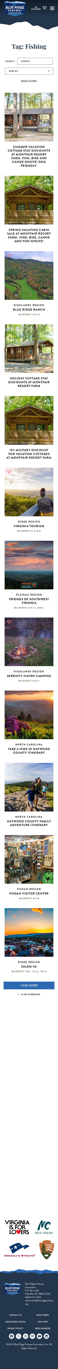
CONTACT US (15, 1315)
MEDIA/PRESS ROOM (15, 1321)
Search (9, 61)
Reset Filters (29, 80)
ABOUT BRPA (42, 1315)
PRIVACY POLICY (15, 1328)
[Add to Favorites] (9, 255)
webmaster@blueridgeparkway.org (39, 1302)
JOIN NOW (42, 1321)
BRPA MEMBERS (42, 1328)
